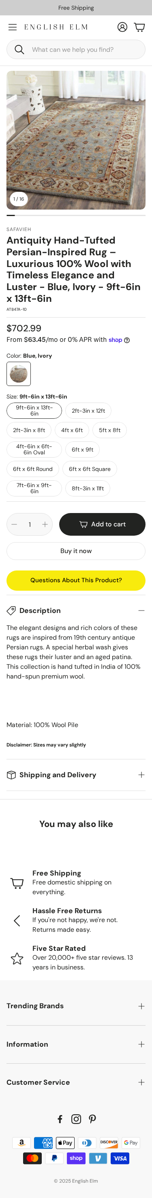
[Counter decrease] (14, 524)
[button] (76, 49)
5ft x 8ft (109, 430)
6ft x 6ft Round (33, 469)
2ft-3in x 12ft (88, 410)
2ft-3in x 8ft (29, 430)
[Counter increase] (45, 524)
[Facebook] (60, 1119)
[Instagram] (76, 1119)
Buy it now (76, 551)
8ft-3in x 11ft (88, 488)
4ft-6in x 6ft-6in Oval (34, 449)
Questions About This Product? (76, 580)
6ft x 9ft (82, 449)
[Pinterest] (92, 1119)
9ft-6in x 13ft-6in (34, 410)
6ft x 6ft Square (90, 469)
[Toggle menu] (12, 27)
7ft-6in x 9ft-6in (34, 488)
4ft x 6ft (72, 430)
